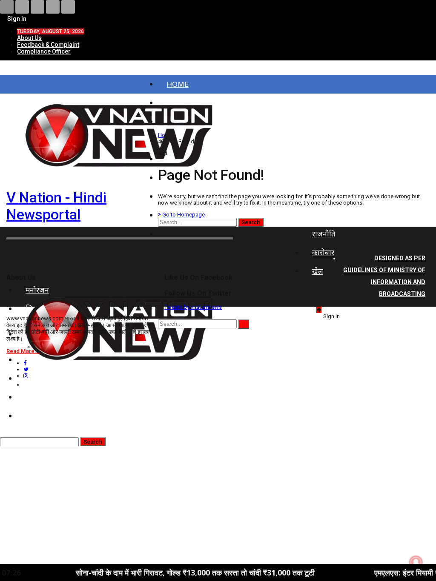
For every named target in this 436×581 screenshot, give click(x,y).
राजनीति (324, 234)
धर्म (30, 397)
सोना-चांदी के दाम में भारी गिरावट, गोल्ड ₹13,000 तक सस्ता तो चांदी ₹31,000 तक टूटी (176, 572)
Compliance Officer (44, 51)
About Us (29, 37)
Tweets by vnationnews (193, 307)
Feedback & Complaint (48, 44)
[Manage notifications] (416, 562)
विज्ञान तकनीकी (47, 416)
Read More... (23, 351)
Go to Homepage (183, 214)
